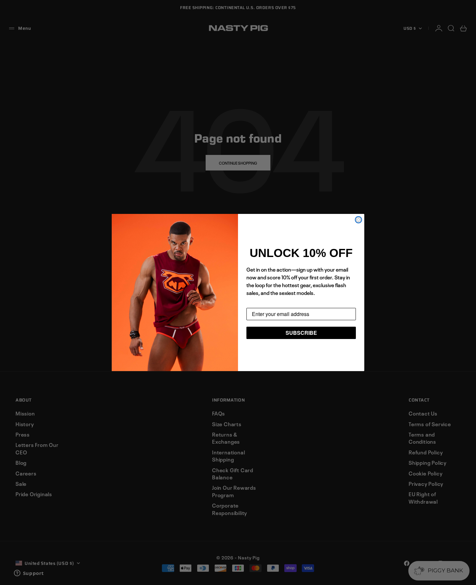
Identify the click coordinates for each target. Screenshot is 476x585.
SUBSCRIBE (301, 332)
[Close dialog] (358, 219)
